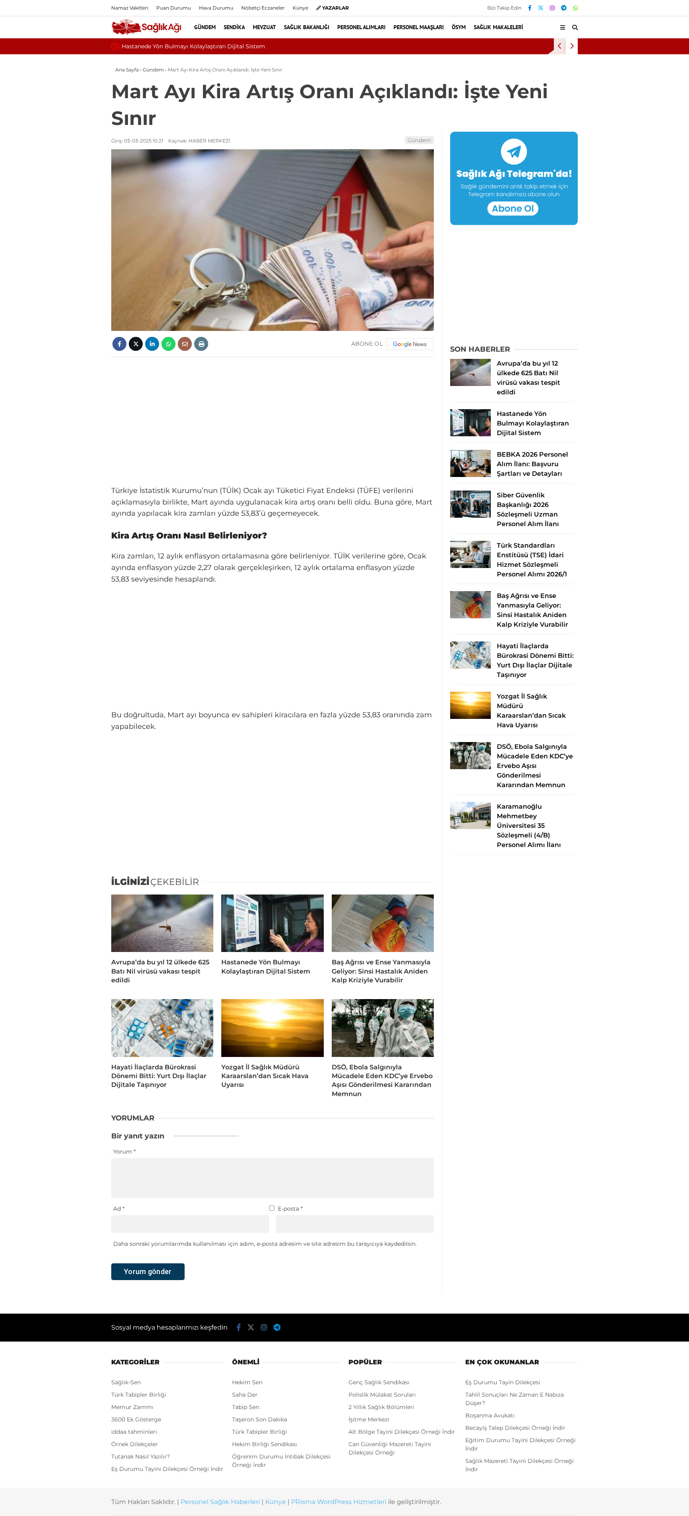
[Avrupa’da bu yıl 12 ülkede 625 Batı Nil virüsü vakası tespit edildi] (162, 923)
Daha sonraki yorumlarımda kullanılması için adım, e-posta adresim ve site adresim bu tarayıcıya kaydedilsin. (265, 1243)
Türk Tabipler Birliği (138, 1394)
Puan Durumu (173, 8)
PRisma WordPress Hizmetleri (338, 1502)
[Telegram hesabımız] (564, 8)
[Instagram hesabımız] (552, 8)
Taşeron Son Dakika (259, 1419)
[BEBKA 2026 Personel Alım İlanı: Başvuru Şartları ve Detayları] (470, 475)
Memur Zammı (132, 1407)
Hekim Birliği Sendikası (264, 1444)
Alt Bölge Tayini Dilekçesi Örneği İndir (401, 1431)
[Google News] (410, 344)
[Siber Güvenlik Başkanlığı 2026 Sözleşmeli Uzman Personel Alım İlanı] (470, 515)
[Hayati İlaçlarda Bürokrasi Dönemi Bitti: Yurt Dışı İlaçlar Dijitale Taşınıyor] (162, 1028)
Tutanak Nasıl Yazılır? (140, 1456)
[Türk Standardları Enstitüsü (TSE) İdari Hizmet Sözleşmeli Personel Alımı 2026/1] (470, 566)
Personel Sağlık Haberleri (220, 1502)
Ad (118, 1208)
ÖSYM (459, 27)
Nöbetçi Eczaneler (263, 8)
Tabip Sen (245, 1407)
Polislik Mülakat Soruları (382, 1394)
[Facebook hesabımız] (530, 8)
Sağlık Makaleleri (498, 27)
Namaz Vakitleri (129, 8)
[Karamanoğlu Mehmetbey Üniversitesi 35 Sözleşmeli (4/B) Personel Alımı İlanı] (470, 827)
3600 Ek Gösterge (136, 1419)
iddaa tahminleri (134, 1431)
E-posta (290, 1208)
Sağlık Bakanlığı (306, 27)
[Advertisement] (272, 421)
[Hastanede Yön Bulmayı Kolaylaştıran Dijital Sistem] (272, 923)
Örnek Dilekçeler (134, 1444)
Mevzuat (264, 27)
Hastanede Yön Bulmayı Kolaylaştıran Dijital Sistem (193, 46)
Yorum (124, 1151)
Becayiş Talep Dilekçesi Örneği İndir (515, 1427)
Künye (300, 8)
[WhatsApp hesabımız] (575, 8)
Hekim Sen (247, 1382)
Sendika (234, 27)
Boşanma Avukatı (490, 1415)
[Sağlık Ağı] (146, 33)
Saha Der (245, 1394)
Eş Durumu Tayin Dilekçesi (502, 1382)
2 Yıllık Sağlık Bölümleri (381, 1407)
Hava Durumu (216, 8)
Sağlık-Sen (126, 1382)
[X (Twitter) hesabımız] (540, 8)
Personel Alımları (361, 27)
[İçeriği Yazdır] (201, 344)
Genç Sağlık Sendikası (378, 1382)
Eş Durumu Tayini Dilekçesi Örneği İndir (167, 1468)
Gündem (205, 27)
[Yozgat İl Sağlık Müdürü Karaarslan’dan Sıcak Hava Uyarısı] (272, 1028)
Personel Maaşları (419, 27)
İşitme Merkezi (368, 1419)
